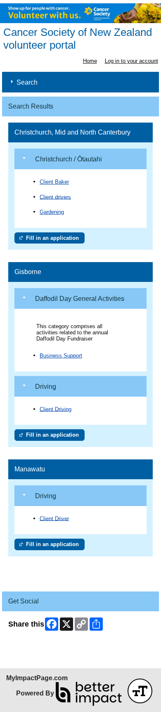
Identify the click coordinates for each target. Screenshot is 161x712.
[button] (140, 691)
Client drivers (55, 197)
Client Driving (55, 409)
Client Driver (54, 518)
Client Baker (54, 182)
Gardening (52, 212)
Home (90, 61)
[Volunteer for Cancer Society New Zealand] (80, 13)
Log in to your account (131, 61)
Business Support (61, 355)
